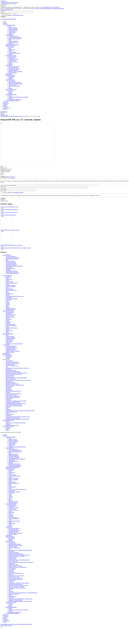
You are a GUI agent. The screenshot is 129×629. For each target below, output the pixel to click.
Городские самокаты (13, 67)
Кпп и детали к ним (10, 379)
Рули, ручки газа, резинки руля (13, 396)
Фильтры (8, 406)
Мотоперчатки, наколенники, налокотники (18, 97)
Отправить (3, 16)
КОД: (2, 167)
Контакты (5, 106)
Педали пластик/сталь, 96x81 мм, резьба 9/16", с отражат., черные (16, 247)
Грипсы (10, 50)
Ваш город (3, 186)
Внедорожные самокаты (14, 66)
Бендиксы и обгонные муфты (15, 83)
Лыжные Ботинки (13, 27)
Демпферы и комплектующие (12, 417)
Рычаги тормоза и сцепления (12, 397)
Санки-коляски (12, 32)
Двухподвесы (9, 267)
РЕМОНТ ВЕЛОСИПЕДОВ (12, 44)
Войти (14, 19)
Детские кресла (12, 60)
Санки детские (12, 31)
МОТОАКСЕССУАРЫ (11, 89)
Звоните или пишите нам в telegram (55, 8)
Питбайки (11, 77)
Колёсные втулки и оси (11, 290)
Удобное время (4, 13)
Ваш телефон (4, 189)
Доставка (5, 101)
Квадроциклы (12, 76)
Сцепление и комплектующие (13, 402)
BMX (10, 39)
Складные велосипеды (11, 263)
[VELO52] (3, 1)
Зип (9, 87)
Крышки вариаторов (10, 382)
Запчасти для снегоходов (14, 86)
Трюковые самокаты (13, 70)
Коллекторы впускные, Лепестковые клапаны (16, 377)
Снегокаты (8, 342)
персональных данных (18, 15)
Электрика (8, 409)
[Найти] (13, 18)
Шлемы (7, 329)
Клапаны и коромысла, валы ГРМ (13, 374)
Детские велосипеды (13, 36)
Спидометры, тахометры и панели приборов (16, 400)
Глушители (8, 415)
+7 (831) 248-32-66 (55, 7)
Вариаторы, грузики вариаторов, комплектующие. (17, 419)
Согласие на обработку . (13, 15)
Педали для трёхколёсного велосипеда (9, 209)
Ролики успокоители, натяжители (13, 393)
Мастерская (6, 103)
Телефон (2, 12)
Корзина (2, 113)
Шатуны (8, 307)
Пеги (7, 291)
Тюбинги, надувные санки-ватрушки (14, 343)
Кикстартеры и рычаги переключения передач (16, 372)
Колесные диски (9, 376)
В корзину (3, 176)
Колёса (7, 287)
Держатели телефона (13, 59)
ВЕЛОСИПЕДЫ (10, 35)
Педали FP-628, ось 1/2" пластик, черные (10, 230)
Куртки (10, 95)
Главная (5, 22)
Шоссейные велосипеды (11, 270)
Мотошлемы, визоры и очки (15, 99)
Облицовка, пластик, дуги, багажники (15, 385)
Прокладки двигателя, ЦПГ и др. (13, 391)
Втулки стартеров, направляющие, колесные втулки (18, 416)
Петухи (7, 295)
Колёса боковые (9, 289)
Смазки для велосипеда (11, 325)
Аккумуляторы (12, 81)
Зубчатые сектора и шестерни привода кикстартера (17, 368)
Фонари (8, 332)
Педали (19, 116)
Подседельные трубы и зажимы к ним (14, 296)
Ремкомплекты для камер (11, 298)
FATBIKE (8, 269)
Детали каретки (12, 52)
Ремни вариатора (10, 414)
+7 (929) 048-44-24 (5, 2)
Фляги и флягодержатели (11, 327)
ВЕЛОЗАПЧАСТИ (10, 45)
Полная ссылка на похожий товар (8, 185)
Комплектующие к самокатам (15, 71)
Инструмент (9, 319)
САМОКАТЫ (9, 65)
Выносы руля (12, 49)
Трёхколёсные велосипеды (12, 272)
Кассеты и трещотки (10, 286)
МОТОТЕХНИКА (10, 75)
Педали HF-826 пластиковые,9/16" (8, 214)
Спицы (7, 302)
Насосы (7, 320)
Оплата (5, 105)
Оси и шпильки (9, 386)
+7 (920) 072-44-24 (5, 3)
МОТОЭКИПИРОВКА (11, 94)
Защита (7, 284)
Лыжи (10, 26)
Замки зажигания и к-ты (11, 411)
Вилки (10, 48)
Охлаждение (9, 387)
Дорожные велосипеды (11, 264)
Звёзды (7, 413)
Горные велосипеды (13, 41)
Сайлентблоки (9, 398)
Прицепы (8, 323)
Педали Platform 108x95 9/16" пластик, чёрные (11, 245)
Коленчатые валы (10, 375)
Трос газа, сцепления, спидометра (13, 404)
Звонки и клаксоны (13, 61)
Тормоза (8, 303)
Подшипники (9, 297)
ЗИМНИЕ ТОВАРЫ (10, 25)
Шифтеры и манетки (10, 308)
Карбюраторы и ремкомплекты (13, 371)
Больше (11, 33)
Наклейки (11, 90)
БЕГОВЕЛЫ (9, 73)
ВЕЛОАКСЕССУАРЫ (11, 55)
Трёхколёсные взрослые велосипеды (14, 266)
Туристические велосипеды (12, 273)
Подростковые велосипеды (15, 38)
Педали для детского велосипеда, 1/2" (9, 212)
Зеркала (10, 63)
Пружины (8, 392)
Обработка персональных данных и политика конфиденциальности (16, 624)
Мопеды (10, 78)
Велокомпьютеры (13, 56)
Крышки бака (9, 381)
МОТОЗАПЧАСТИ (10, 80)
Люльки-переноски (13, 30)
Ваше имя (3, 10)
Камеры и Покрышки (11, 370)
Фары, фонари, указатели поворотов (14, 405)
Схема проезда (6, 107)
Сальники (8, 399)
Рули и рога (8, 299)
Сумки (7, 326)
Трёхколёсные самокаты (14, 69)
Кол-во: (2, 174)
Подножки (8, 321)
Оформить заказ (4, 115)
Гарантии (5, 104)
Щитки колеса (9, 330)
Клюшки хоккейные (13, 28)
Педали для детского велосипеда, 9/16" (9, 206)
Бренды (5, 109)
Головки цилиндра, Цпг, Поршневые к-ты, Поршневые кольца (20, 410)
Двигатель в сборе (13, 84)
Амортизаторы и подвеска (15, 82)
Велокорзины (12, 58)
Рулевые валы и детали (11, 394)
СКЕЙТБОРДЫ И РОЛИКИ (12, 100)
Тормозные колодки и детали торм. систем (15, 403)
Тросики (8, 304)
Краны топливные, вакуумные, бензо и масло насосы (18, 380)
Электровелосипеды (10, 268)
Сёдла (7, 301)
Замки (7, 331)
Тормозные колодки (10, 309)
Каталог (5, 24)
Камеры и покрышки (11, 285)
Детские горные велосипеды (15, 37)
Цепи (7, 306)
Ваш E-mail (3, 191)
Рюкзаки (11, 98)
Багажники (11, 47)
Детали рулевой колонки (14, 53)
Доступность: (4, 169)
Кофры (10, 93)
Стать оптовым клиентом (6, 19)
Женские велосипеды (13, 42)
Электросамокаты (13, 72)
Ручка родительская (10, 324)
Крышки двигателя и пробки (12, 383)
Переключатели (9, 293)
